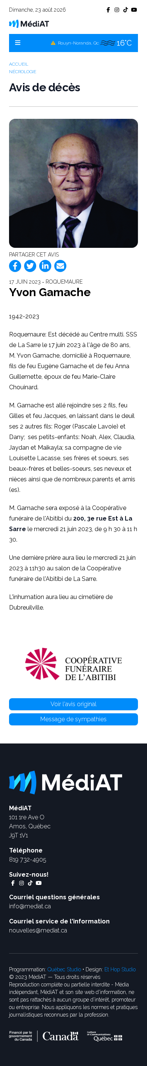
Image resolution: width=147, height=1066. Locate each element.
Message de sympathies (73, 719)
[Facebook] (15, 266)
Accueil (18, 64)
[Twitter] (30, 266)
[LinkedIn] (45, 266)
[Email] (60, 266)
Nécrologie (22, 71)
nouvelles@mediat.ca (38, 930)
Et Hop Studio (120, 969)
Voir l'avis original (73, 704)
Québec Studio (64, 969)
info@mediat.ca (30, 906)
